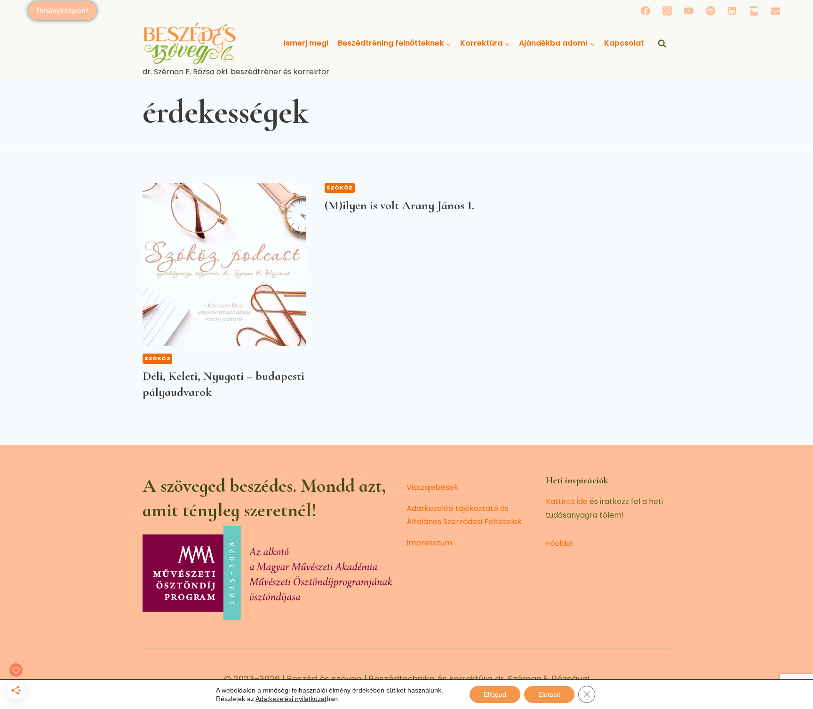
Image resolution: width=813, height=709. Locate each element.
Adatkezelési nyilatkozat (291, 698)
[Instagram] (667, 10)
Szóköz (157, 358)
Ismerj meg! (306, 43)
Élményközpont (62, 11)
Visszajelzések (432, 487)
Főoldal (559, 543)
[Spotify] (710, 10)
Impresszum (429, 542)
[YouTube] (688, 10)
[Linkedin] (732, 10)
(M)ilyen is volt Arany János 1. (399, 205)
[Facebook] (645, 10)
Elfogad (495, 694)
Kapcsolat (624, 43)
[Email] (775, 10)
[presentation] (224, 264)
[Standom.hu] (753, 10)
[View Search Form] (662, 43)
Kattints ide (567, 501)
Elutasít (549, 694)
